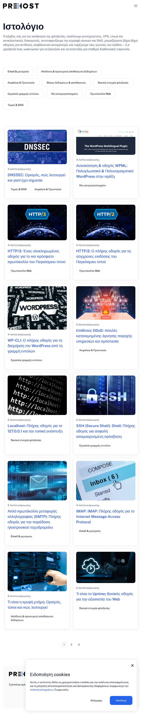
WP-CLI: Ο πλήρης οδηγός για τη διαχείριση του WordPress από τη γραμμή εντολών (35, 345)
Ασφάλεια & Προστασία (21, 82)
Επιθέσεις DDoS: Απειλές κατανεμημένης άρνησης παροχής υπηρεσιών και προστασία (104, 336)
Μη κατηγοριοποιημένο (64, 93)
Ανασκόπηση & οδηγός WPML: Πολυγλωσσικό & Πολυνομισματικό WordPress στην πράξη (105, 171)
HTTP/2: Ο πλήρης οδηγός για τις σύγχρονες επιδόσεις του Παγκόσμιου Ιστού (103, 256)
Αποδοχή (121, 700)
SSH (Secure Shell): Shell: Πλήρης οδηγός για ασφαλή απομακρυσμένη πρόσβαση (105, 431)
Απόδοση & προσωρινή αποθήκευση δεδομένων (69, 71)
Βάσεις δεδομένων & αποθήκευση (66, 82)
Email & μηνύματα (18, 71)
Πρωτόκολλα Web (100, 93)
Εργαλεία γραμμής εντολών (23, 93)
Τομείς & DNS (15, 104)
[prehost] (21, 6)
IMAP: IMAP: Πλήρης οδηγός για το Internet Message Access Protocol (105, 516)
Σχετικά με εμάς (18, 684)
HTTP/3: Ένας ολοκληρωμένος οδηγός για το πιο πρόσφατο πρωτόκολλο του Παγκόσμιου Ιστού (37, 256)
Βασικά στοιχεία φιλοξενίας (113, 82)
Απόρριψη (96, 700)
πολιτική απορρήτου (41, 689)
